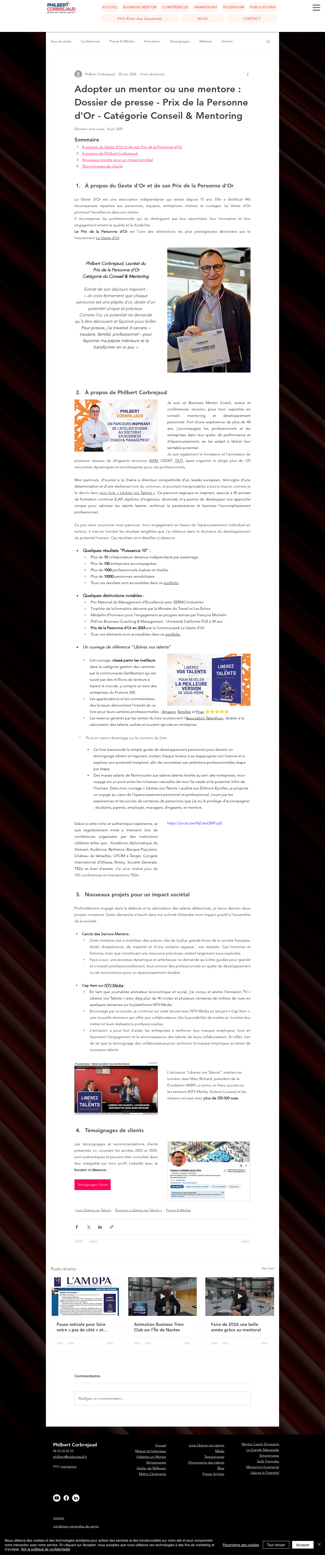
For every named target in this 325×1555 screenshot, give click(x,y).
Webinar (205, 41)
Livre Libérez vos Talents (93, 1210)
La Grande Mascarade (262, 1416)
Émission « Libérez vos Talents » (138, 1210)
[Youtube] (56, 1464)
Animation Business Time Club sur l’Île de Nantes (159, 1327)
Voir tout (268, 1268)
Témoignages (180, 41)
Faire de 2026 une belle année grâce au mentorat (236, 1327)
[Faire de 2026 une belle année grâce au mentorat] (239, 1296)
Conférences (90, 41)
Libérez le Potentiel (264, 1438)
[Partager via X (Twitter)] (88, 1227)
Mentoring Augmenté (262, 1433)
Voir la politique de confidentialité (45, 1549)
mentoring (69, 1432)
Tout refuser (276, 1544)
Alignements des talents (206, 1428)
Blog (220, 1434)
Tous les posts (61, 41)
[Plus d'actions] (248, 74)
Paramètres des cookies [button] (241, 1544)
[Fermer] (319, 1544)
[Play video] (209, 843)
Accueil (160, 1457)
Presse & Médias (121, 41)
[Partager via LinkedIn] (100, 1227)
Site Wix (217, 1503)
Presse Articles (213, 1440)
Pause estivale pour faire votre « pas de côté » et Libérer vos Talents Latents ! (84, 1327)
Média (219, 1417)
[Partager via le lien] (111, 1227)
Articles (227, 41)
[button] (316, 7)
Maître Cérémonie (152, 1440)
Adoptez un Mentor (151, 1422)
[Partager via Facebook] (76, 1227)
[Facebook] (66, 1464)
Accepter (303, 1544)
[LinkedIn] (75, 1464)
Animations (152, 41)
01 (318, 1515)
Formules (272, 1427)
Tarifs (260, 1427)
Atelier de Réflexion (151, 1434)
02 (318, 1517)
